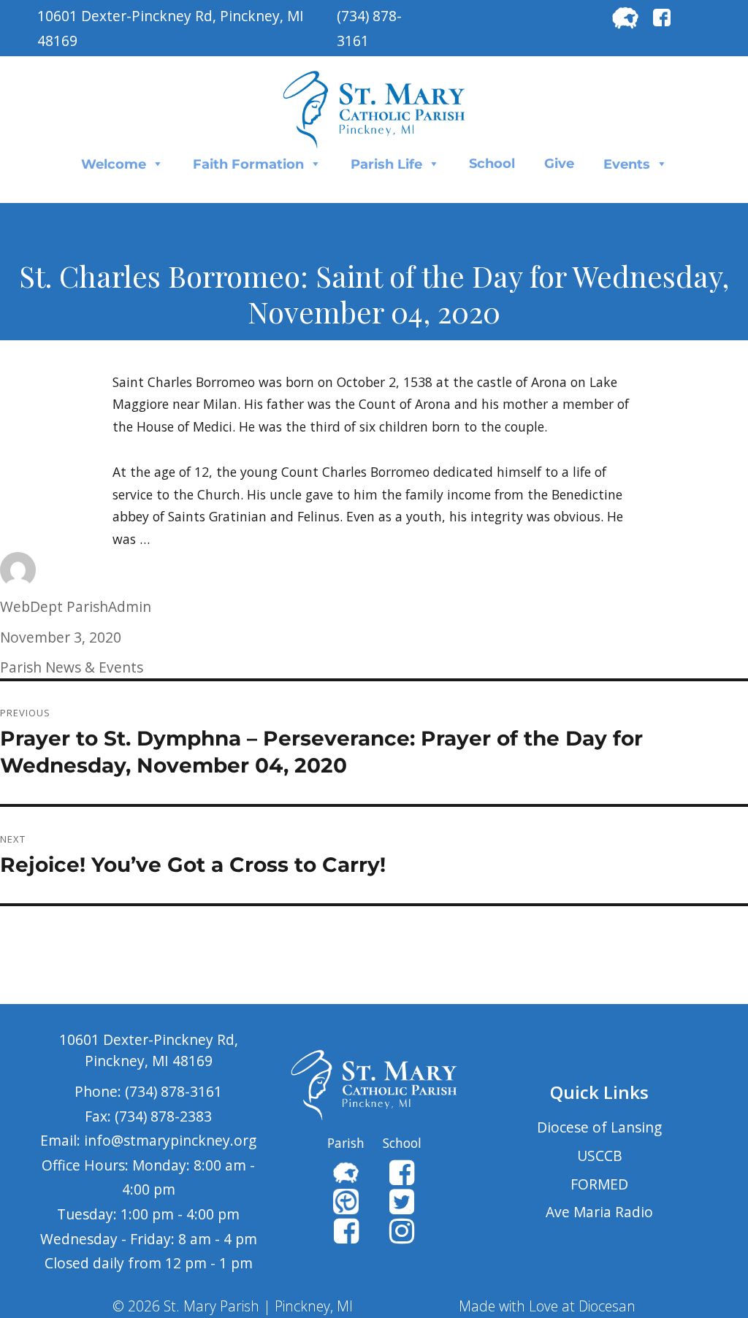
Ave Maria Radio (599, 1212)
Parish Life (386, 164)
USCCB (599, 1155)
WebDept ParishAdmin (75, 606)
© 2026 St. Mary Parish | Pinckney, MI (232, 1306)
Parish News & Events (71, 667)
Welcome (113, 164)
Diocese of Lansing (599, 1127)
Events (626, 164)
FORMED (599, 1184)
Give (559, 164)
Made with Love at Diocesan (547, 1306)
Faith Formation (248, 164)
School (492, 164)
